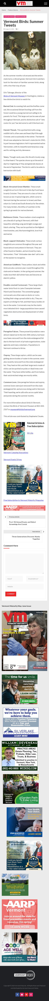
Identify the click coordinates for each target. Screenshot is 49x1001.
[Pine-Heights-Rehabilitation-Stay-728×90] (24, 323)
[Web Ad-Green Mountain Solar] (15, 885)
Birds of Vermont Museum (14, 96)
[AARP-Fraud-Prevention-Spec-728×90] (24, 508)
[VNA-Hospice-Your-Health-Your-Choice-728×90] (24, 179)
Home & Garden (21, 16)
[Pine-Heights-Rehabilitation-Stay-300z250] (24, 480)
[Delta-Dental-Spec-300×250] (19, 689)
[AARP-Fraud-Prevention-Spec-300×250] (19, 914)
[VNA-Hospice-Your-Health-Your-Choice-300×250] (24, 822)
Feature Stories (9, 16)
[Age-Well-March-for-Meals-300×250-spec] (19, 947)
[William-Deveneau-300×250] (19, 756)
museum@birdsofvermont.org (22, 409)
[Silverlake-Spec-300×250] (21, 722)
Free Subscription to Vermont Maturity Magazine (24, 500)
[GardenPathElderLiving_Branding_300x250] (21, 789)
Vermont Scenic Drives (13, 459)
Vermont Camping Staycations (16, 452)
